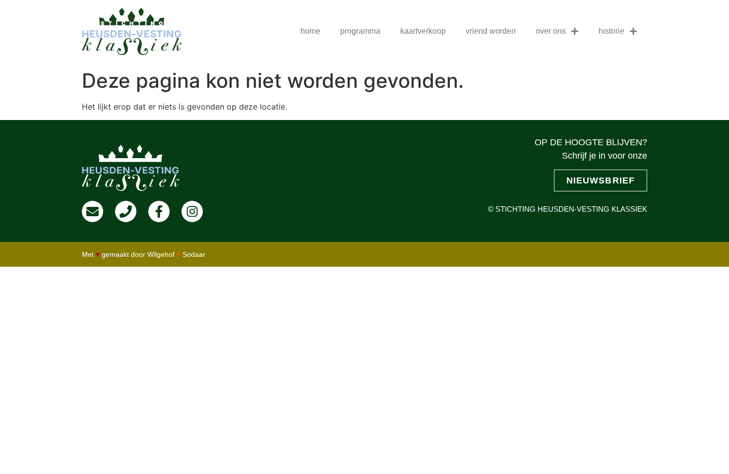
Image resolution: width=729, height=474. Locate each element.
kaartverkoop (423, 31)
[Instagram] (192, 211)
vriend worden (491, 31)
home (310, 31)
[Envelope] (92, 211)
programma (360, 31)
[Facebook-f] (159, 211)
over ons (551, 31)
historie (611, 31)
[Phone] (125, 211)
